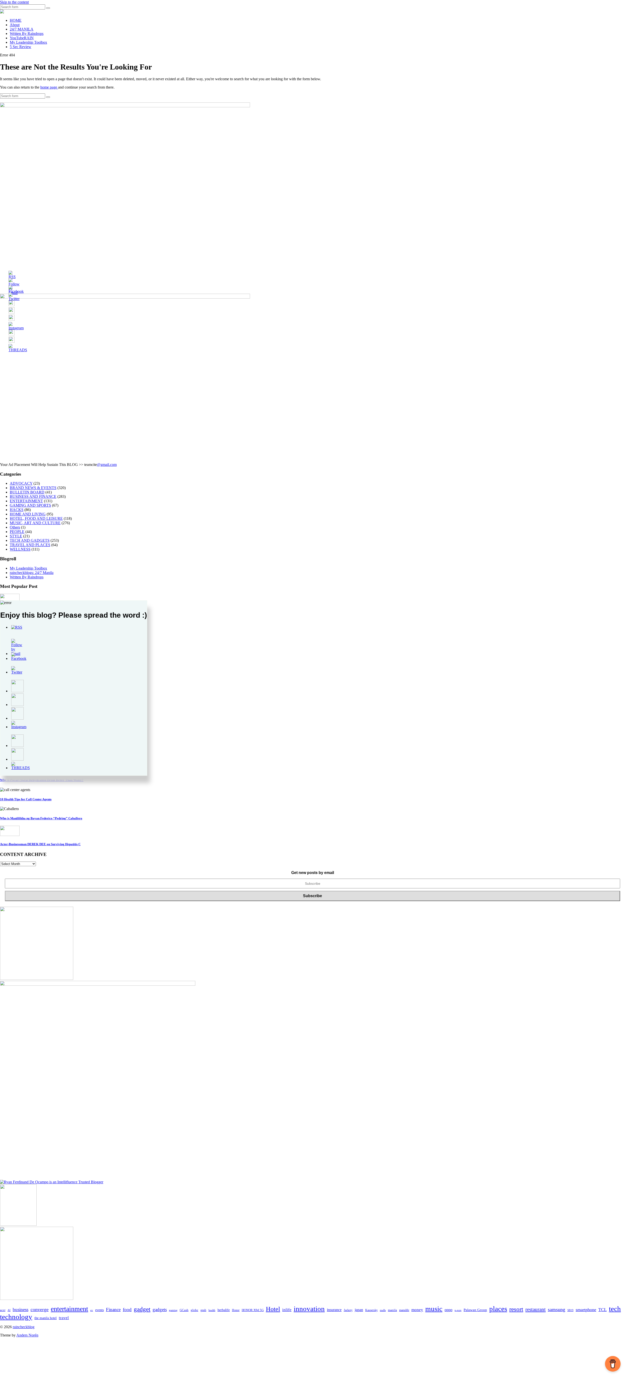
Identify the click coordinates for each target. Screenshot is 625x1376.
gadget (142, 1309)
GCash (184, 1310)
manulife (404, 1310)
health (211, 1310)
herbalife (224, 1310)
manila (392, 1310)
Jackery (348, 1310)
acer (2, 1310)
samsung (556, 1309)
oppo (448, 1310)
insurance (334, 1310)
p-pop (458, 1310)
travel (64, 1318)
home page (49, 87)
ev (91, 1310)
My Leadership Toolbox (28, 42)
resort (516, 1309)
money (417, 1309)
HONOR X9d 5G (253, 1310)
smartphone (586, 1309)
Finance (113, 1309)
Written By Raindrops (26, 33)
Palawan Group (475, 1310)
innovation (309, 1309)
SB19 (570, 1310)
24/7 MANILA (21, 29)
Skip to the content (14, 2)
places (498, 1309)
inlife (287, 1309)
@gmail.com (107, 464)
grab (203, 1310)
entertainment (69, 1309)
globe (194, 1310)
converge (40, 1309)
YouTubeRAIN (22, 38)
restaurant (535, 1309)
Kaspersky (371, 1310)
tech (615, 1309)
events (99, 1310)
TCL (602, 1309)
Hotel (273, 1309)
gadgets (160, 1309)
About (15, 25)
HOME (15, 20)
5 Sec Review (20, 47)
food (127, 1309)
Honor (236, 1310)
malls (383, 1310)
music (433, 1309)
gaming (173, 1310)
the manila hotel (45, 1318)
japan (359, 1310)
